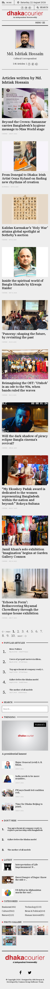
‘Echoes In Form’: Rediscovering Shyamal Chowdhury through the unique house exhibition (20, 607)
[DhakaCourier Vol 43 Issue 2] (25, 933)
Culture (4, 134)
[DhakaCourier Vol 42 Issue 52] (9, 944)
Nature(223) (8, 915)
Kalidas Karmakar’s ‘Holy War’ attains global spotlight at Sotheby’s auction (25, 231)
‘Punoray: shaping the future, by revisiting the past (24, 335)
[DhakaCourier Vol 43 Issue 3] (9, 933)
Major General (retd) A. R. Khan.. (28, 763)
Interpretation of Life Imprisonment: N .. (26, 865)
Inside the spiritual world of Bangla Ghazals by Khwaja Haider (22, 284)
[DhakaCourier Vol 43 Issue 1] (41, 933)
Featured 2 (5, 187)
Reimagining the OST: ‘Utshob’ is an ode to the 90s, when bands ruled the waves (25, 386)
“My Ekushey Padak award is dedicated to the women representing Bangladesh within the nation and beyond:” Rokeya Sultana (23, 496)
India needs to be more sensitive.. (27, 777)
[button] (40, 23)
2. (18, 631)
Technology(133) (33, 907)
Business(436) (9, 907)
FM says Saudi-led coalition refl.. (29, 791)
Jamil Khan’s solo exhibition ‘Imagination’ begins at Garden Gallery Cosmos (25, 553)
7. (41, 631)
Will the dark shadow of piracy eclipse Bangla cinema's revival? (25, 439)
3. (23, 631)
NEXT (20, 636)
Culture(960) (8, 911)
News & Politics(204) (35, 911)
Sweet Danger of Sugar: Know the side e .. (30, 878)
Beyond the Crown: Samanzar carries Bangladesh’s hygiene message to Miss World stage (24, 125)
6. (37, 631)
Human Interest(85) (34, 915)
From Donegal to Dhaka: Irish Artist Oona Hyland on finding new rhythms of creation (24, 178)
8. (3, 636)
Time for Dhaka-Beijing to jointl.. (29, 805)
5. (32, 631)
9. (8, 636)
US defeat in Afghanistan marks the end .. (28, 891)
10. (13, 636)
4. (27, 631)
